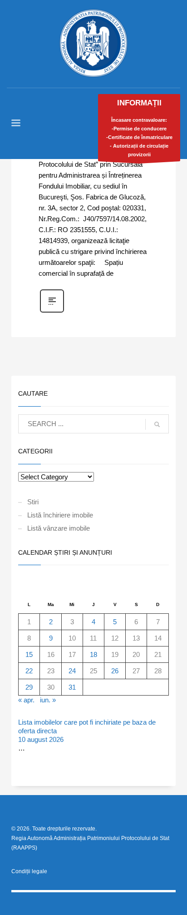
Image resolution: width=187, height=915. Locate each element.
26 (114, 671)
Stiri (33, 502)
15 (29, 654)
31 (72, 687)
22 (29, 671)
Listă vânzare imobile (58, 528)
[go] (157, 424)
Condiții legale (29, 871)
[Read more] (52, 311)
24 (72, 671)
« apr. (26, 700)
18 (93, 654)
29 (29, 687)
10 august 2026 (41, 739)
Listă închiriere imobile (60, 515)
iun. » (48, 700)
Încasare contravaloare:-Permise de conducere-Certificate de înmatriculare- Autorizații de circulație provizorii (139, 128)
